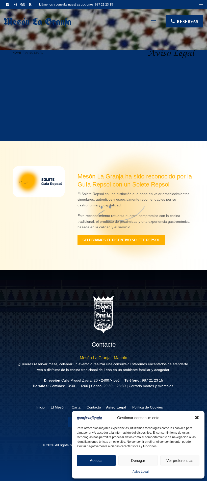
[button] (196, 417)
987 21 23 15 (104, 4)
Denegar (138, 460)
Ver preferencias (179, 460)
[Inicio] (103, 314)
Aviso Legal (141, 471)
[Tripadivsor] (23, 4)
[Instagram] (15, 4)
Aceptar (96, 460)
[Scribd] (30, 4)
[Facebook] (7, 4)
